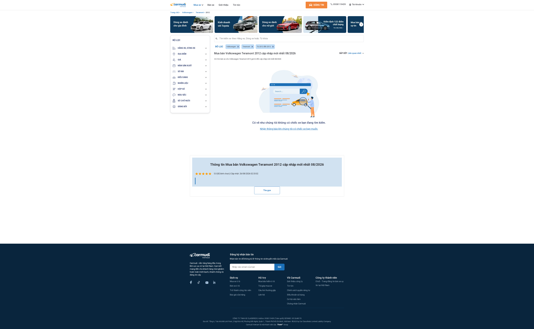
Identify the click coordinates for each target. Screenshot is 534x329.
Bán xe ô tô (235, 286)
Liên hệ (261, 295)
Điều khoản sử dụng (296, 295)
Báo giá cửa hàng (237, 295)
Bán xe (210, 5)
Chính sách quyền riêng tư (298, 290)
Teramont (200, 12)
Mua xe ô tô (235, 281)
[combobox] (290, 38)
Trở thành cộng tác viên (240, 290)
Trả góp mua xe (265, 286)
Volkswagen (187, 12)
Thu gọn (267, 190)
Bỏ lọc (219, 46)
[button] (190, 48)
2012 (208, 12)
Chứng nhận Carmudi (296, 304)
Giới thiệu (223, 5)
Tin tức (236, 5)
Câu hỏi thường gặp (267, 290)
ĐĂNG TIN (318, 5)
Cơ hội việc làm (294, 299)
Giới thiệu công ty (295, 281)
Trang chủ (174, 12)
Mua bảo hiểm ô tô (266, 281)
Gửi (279, 267)
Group (282, 325)
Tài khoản (357, 4)
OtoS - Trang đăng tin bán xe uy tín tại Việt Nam (329, 283)
